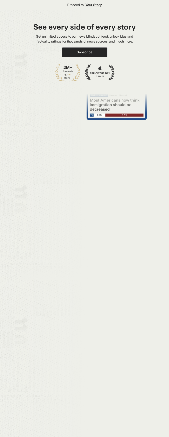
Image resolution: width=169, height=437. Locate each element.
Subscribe (84, 52)
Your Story (93, 5)
